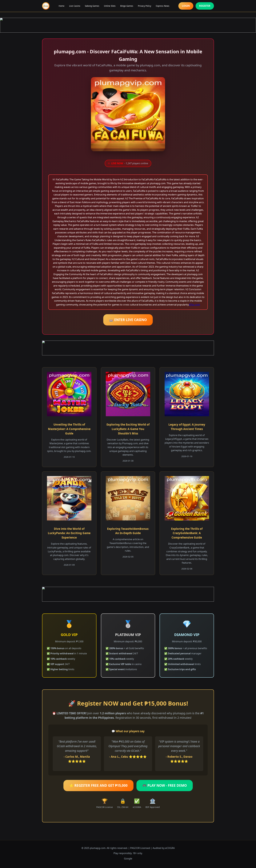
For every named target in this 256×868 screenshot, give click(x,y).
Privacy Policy (144, 5)
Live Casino (74, 5)
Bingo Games (126, 5)
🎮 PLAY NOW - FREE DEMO (164, 785)
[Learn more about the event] (128, 25)
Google (128, 858)
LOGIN (186, 5)
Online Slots (110, 5)
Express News (162, 5)
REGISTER (204, 5)
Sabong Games (92, 5)
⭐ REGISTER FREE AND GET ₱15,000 (98, 785)
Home (61, 5)
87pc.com (194, 304)
